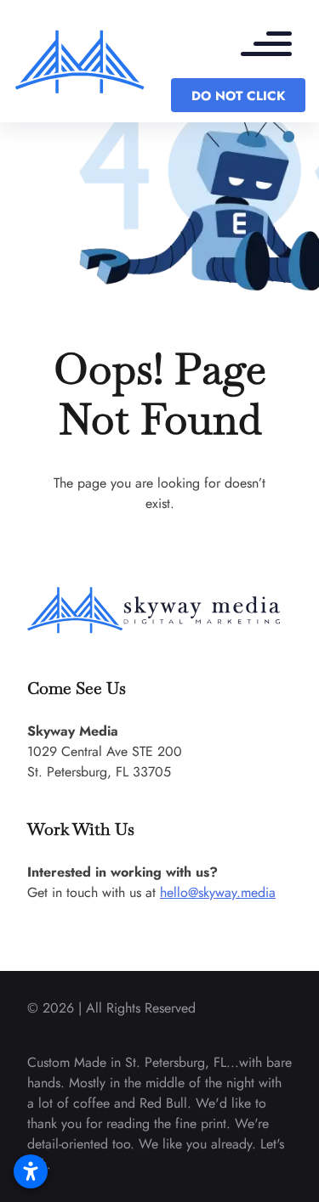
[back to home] (80, 61)
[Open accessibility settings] (31, 1171)
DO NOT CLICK (238, 96)
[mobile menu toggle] (274, 46)
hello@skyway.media (218, 892)
